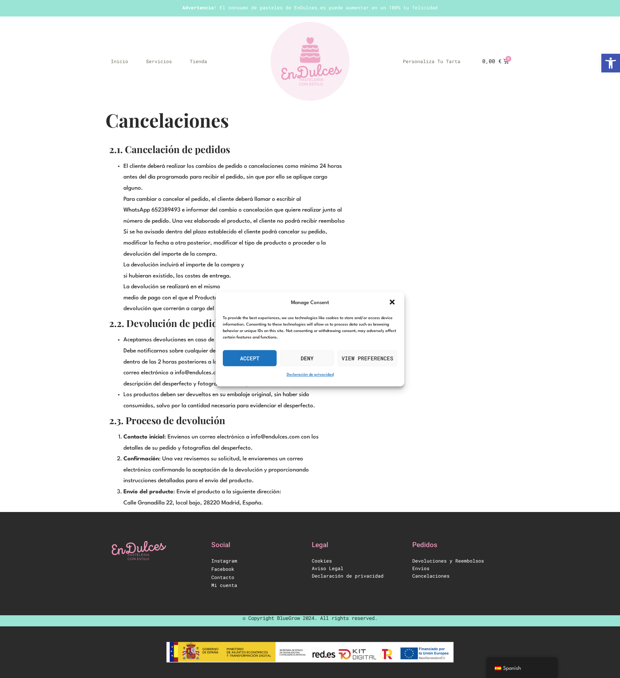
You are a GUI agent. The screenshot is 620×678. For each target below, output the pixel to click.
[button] (393, 302)
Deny (307, 358)
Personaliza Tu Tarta (431, 61)
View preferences (367, 358)
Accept (249, 358)
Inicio (119, 61)
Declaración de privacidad (310, 375)
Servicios (159, 61)
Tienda (198, 61)
